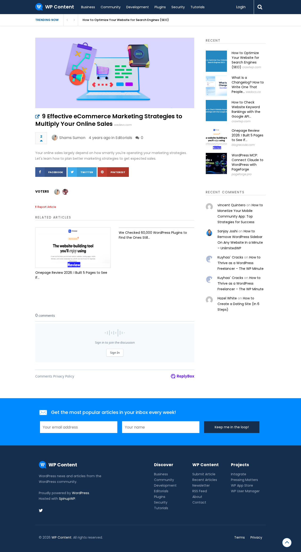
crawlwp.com (251, 67)
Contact (199, 502)
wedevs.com (123, 125)
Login (241, 7)
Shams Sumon (72, 137)
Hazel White (227, 298)
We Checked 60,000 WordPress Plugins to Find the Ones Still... (153, 235)
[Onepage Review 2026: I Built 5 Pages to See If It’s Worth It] (73, 248)
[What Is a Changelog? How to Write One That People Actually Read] (216, 85)
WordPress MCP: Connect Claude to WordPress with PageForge (247, 162)
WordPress (80, 493)
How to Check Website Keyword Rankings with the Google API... (246, 109)
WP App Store (242, 485)
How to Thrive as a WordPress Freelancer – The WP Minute (241, 263)
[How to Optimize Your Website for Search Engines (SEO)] (216, 61)
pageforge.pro (242, 174)
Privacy (256, 537)
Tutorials (197, 7)
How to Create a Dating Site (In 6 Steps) (238, 304)
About (197, 496)
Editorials (123, 137)
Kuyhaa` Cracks (230, 257)
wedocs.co (253, 92)
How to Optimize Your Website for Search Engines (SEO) (126, 20)
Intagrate (238, 474)
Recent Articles (204, 479)
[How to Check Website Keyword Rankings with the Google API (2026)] (216, 110)
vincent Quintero (232, 205)
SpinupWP (67, 498)
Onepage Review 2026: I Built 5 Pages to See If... (71, 275)
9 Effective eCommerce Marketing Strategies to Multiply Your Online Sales (108, 120)
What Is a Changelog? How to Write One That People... (248, 84)
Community (111, 7)
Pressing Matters (244, 479)
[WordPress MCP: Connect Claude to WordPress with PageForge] (216, 163)
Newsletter (201, 485)
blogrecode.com (243, 145)
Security (178, 7)
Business (88, 7)
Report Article (46, 207)
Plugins (160, 7)
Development (137, 7)
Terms (239, 537)
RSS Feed (199, 491)
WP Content (61, 537)
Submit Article (203, 474)
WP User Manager (245, 491)
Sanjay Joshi (228, 231)
